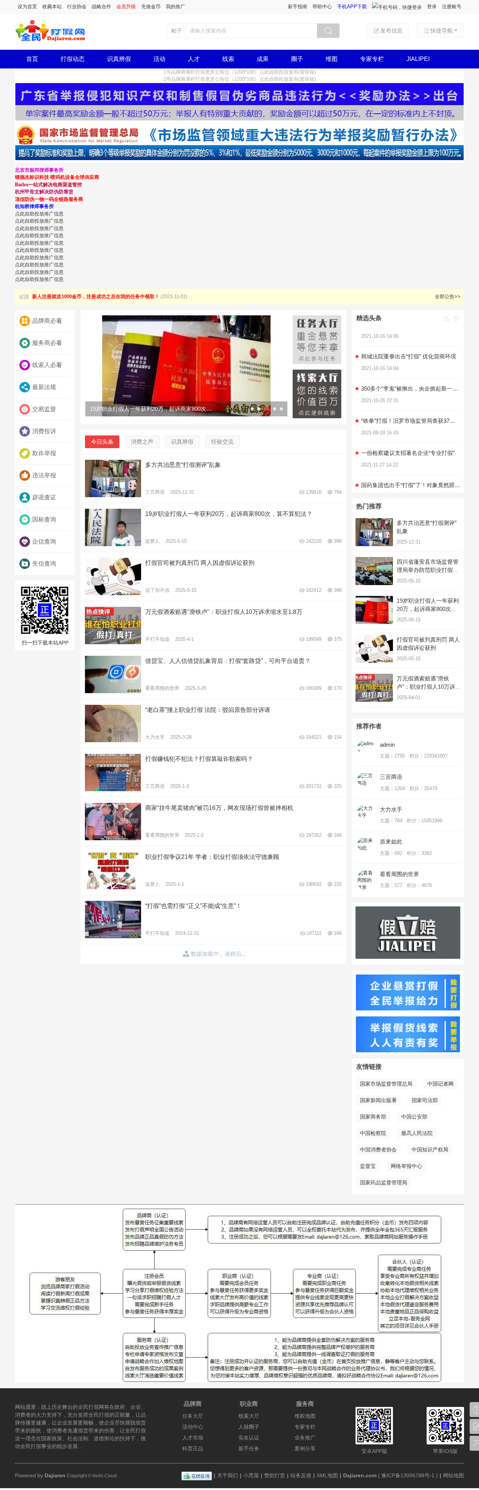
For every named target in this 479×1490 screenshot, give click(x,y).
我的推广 (175, 6)
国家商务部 (373, 1117)
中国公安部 (414, 1117)
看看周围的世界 (162, 688)
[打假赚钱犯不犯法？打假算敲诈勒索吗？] (113, 772)
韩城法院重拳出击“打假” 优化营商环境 (408, 343)
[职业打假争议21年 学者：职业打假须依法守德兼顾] (113, 870)
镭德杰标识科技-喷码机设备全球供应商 (57, 177)
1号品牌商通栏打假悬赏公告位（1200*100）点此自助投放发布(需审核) (240, 72)
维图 (332, 59)
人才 (194, 59)
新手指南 (297, 6)
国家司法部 (425, 1100)
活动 (159, 59)
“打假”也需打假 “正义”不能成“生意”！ (193, 906)
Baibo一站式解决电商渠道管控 (48, 184)
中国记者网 (440, 1084)
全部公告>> (447, 296)
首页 (32, 59)
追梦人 (152, 541)
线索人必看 (47, 365)
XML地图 (327, 1475)
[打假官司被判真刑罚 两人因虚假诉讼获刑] (113, 576)
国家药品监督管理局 (383, 1182)
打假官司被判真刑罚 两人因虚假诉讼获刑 (199, 563)
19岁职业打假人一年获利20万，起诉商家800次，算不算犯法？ (228, 514)
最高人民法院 (417, 1133)
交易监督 (44, 409)
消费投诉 (44, 431)
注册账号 (451, 6)
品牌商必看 (47, 321)
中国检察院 (373, 1133)
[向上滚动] (446, 319)
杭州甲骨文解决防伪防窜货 (44, 192)
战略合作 (101, 6)
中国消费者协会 (378, 1150)
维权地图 (305, 1416)
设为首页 (27, 6)
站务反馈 (300, 1475)
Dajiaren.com (359, 1475)
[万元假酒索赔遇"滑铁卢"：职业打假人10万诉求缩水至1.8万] (113, 625)
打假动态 (73, 59)
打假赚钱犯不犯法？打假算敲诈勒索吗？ (199, 759)
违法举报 (44, 475)
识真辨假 (119, 59)
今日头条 (102, 441)
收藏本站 (52, 6)
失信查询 (44, 563)
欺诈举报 (44, 453)
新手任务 (248, 1448)
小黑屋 (251, 1475)
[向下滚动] (456, 319)
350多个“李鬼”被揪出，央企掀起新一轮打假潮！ (410, 375)
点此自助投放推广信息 (39, 214)
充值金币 (151, 6)
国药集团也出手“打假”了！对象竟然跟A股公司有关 (410, 472)
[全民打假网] (51, 40)
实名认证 (248, 1438)
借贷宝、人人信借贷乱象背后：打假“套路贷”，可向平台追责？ (228, 661)
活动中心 (192, 1427)
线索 (228, 59)
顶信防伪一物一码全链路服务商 (49, 199)
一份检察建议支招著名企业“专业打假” (408, 440)
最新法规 (44, 387)
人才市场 (192, 1438)
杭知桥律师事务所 (34, 206)
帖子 (176, 31)
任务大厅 (192, 1416)
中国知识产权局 (430, 1150)
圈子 (297, 59)
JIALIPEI (418, 59)
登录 (432, 6)
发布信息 (391, 30)
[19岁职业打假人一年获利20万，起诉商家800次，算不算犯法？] (186, 365)
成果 (263, 59)
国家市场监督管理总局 (386, 1084)
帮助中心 (322, 6)
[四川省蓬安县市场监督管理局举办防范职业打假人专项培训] (374, 571)
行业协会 (76, 6)
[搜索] (328, 31)
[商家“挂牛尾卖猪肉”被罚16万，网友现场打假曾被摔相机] (113, 821)
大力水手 (155, 737)
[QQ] (196, 1475)
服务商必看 (47, 343)
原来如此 (391, 841)
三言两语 (155, 492)
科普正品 (192, 1448)
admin (387, 744)
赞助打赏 (274, 1475)
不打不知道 (157, 639)
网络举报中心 (406, 1166)
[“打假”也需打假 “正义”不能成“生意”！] (113, 919)
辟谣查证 (44, 497)
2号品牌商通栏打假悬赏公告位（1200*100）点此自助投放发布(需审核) (240, 79)
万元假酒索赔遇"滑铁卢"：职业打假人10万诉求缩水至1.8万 (223, 612)
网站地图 (453, 1475)
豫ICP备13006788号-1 (407, 1475)
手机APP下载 (352, 6)
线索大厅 (248, 1416)
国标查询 (44, 519)
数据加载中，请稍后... (218, 954)
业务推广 (305, 1438)
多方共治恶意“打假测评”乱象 (183, 465)
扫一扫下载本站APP (45, 643)
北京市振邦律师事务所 (39, 170)
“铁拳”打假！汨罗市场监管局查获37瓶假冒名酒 (410, 407)
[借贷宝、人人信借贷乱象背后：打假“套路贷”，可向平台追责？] (113, 674)
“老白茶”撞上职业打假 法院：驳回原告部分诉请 (207, 710)
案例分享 (305, 1448)
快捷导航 (441, 30)
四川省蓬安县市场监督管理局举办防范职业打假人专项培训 (427, 570)
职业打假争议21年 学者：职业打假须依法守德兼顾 (212, 857)
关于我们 (227, 1475)
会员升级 (126, 6)
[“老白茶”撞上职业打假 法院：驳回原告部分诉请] (113, 723)
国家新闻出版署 (378, 1100)
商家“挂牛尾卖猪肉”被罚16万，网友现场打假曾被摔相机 (219, 808)
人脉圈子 (248, 1427)
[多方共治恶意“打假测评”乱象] (113, 478)
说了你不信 (157, 590)
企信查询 (44, 541)
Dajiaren (55, 1475)
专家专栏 (372, 59)
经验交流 (222, 441)
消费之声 (142, 441)
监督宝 (368, 1166)
